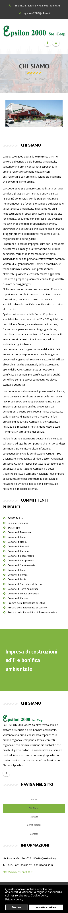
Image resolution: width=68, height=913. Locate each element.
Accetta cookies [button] (46, 907)
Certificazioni (34, 824)
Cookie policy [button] (39, 895)
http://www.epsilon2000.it (17, 872)
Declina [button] (16, 907)
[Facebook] (47, 42)
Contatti (34, 833)
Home (26, 79)
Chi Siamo (34, 808)
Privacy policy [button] (14, 899)
